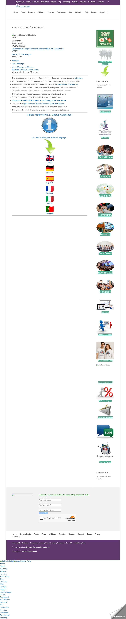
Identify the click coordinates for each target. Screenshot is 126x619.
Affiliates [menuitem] (3, 571)
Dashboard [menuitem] (4, 597)
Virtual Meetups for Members (23, 67)
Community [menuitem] (4, 607)
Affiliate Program (105, 401)
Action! (28, 2)
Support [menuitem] (3, 589)
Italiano (49, 203)
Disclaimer (16, 537)
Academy (100, 2)
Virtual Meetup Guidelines (68, 84)
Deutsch (49, 173)
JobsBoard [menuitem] (4, 612)
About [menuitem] (2, 566)
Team (44, 534)
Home (16, 12)
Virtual (36, 70)
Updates (62, 534)
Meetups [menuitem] (3, 610)
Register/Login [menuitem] (5, 592)
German (31, 103)
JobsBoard (82, 2)
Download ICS (17, 49)
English (24, 103)
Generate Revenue (105, 417)
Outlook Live (58, 49)
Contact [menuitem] (3, 587)
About (23, 12)
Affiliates (41, 12)
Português (50, 213)
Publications (61, 12)
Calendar (78, 12)
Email (41, 508)
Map (59, 2)
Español (49, 183)
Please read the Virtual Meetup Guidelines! (49, 114)
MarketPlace (45, 2)
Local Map (105, 195)
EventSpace (91, 2)
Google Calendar (30, 49)
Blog (70, 12)
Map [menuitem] (1, 605)
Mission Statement (105, 382)
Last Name (43, 502)
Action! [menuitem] (2, 594)
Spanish (39, 103)
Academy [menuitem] (3, 618)
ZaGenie (25, 543)
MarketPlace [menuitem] (5, 600)
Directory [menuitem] (3, 602)
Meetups (74, 2)
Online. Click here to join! (21, 54)
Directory (53, 2)
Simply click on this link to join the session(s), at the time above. (39, 100)
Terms (89, 534)
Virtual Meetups (18, 64)
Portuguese (59, 103)
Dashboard (35, 2)
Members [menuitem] (3, 569)
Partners (51, 12)
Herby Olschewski (29, 551)
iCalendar (41, 49)
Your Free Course (105, 334)
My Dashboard (105, 111)
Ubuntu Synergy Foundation (38, 547)
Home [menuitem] (2, 564)
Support (102, 12)
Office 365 (49, 49)
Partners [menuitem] (3, 574)
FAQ (86, 12)
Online (30, 70)
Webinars (105, 312)
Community (66, 2)
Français (49, 193)
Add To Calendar (19, 46)
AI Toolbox (105, 138)
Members (31, 12)
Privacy (98, 534)
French (46, 103)
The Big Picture (105, 462)
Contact (93, 12)
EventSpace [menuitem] (4, 615)
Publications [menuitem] (4, 576)
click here (78, 78)
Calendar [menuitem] (3, 582)
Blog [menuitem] (1, 579)
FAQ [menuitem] (1, 584)
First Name (43, 497)
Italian (52, 103)
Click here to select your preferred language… (50, 138)
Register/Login (20, 2)
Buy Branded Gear (105, 361)
